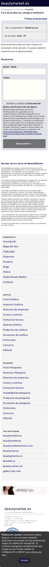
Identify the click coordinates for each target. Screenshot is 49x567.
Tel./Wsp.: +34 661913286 (14, 519)
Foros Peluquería (12, 367)
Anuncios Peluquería (14, 372)
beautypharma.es (12, 456)
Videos (7, 271)
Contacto (8, 282)
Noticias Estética (12, 324)
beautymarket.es (15, 3)
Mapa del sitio (10, 246)
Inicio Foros (18, 9)
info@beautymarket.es (13, 517)
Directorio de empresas (16, 309)
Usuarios (8, 261)
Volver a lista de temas (36, 19)
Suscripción (9, 241)
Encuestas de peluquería (16, 403)
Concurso (8, 345)
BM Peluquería (6, 9)
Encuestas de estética (15, 335)
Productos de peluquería (16, 398)
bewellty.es (9, 461)
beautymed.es (11, 451)
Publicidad (9, 251)
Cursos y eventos (12, 314)
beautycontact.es (12, 466)
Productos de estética (15, 329)
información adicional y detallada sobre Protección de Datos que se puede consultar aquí (22, 134)
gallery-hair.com (12, 471)
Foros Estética (11, 299)
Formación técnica (13, 319)
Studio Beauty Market (15, 277)
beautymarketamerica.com (18, 445)
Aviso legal (9, 525)
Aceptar (24, 560)
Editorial (7, 350)
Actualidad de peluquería (16, 392)
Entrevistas (9, 340)
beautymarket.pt (12, 440)
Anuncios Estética (13, 304)
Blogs (6, 266)
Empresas (8, 256)
